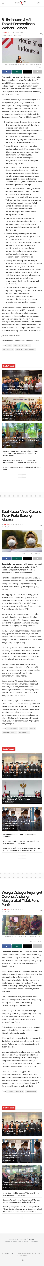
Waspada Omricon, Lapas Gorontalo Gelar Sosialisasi (19, 835)
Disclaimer (34, 1242)
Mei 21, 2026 (8, 392)
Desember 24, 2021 (10, 1187)
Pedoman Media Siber (13, 1242)
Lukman (6, 33)
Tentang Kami (13, 1239)
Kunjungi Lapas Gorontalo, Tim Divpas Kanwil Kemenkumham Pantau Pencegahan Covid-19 (19, 823)
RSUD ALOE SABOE (9, 732)
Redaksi (23, 1239)
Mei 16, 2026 (8, 419)
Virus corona (29, 349)
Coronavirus (12, 729)
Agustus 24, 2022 (10, 775)
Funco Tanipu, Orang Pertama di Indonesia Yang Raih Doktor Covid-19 (21, 771)
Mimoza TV (11, 1253)
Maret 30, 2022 (9, 802)
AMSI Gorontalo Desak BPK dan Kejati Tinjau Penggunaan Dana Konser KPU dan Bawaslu (20, 461)
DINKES (32, 729)
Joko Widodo (8, 349)
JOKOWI (19, 349)
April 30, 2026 (8, 445)
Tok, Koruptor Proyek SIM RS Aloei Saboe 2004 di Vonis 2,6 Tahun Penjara (20, 797)
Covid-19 (26, 346)
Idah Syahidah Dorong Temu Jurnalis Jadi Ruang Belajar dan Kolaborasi (20, 387)
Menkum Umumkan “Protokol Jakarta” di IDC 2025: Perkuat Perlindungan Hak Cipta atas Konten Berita (20, 453)
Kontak (31, 1239)
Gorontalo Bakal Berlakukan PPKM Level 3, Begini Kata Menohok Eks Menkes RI (21, 842)
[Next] (24, 476)
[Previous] (20, 476)
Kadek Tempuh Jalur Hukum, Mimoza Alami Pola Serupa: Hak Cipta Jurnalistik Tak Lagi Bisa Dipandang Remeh (21, 440)
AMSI (9, 346)
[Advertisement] (22, 11)
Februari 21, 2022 (9, 828)
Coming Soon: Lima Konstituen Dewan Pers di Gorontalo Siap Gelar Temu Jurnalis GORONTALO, (21, 413)
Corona (17, 346)
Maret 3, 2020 (18, 33)
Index (26, 1242)
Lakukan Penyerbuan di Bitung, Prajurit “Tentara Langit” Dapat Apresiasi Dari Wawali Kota (21, 849)
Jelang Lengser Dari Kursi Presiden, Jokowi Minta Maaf (22, 468)
